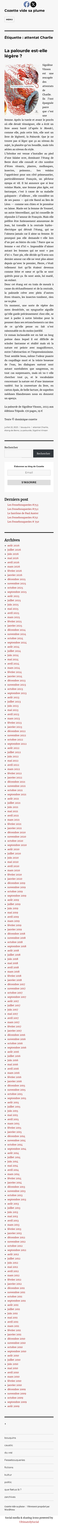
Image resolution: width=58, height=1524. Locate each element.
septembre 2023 (16, 693)
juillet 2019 (14, 904)
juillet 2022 (14, 752)
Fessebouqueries (14, 1460)
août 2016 (13, 1051)
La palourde (26, 430)
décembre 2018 (16, 933)
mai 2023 (12, 710)
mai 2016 (12, 1064)
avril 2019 (13, 916)
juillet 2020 (14, 853)
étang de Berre (11, 430)
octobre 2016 (15, 1043)
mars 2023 (13, 718)
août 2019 (13, 899)
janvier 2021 (14, 828)
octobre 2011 (14, 1296)
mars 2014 (13, 1174)
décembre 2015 (16, 1085)
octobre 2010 (15, 1347)
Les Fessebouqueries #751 (22, 517)
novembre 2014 (16, 1140)
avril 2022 (13, 764)
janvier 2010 (14, 1385)
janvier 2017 (14, 1030)
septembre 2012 (16, 1250)
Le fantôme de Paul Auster (22, 513)
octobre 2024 (15, 638)
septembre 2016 (16, 1047)
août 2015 (13, 1102)
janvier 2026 (14, 575)
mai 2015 (12, 1115)
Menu (9, 19)
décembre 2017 (16, 984)
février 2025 (14, 621)
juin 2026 (13, 553)
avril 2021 (13, 815)
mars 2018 (13, 971)
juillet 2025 (14, 600)
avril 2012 (13, 1271)
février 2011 (14, 1330)
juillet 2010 (13, 1359)
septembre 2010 (16, 1351)
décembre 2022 (16, 731)
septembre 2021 (16, 794)
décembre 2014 (16, 1136)
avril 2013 (13, 1220)
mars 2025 (13, 617)
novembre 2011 (16, 1292)
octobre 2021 (15, 790)
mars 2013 (13, 1224)
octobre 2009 (15, 1397)
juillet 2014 (13, 1157)
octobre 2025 (15, 587)
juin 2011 (12, 1313)
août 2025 (13, 596)
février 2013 (14, 1228)
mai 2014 (12, 1165)
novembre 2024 (16, 634)
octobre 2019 (15, 891)
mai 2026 (13, 558)
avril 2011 (12, 1321)
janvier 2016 (14, 1081)
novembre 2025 (16, 583)
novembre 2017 (16, 988)
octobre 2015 (15, 1093)
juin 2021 (12, 807)
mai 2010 (12, 1368)
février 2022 (14, 773)
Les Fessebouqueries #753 (22, 504)
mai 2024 (12, 659)
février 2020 (14, 874)
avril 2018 (13, 967)
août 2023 (13, 697)
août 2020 (13, 849)
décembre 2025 (16, 579)
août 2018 (13, 950)
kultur (8, 1474)
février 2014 (14, 1178)
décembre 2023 (16, 680)
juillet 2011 (13, 1309)
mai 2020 (12, 861)
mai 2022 (12, 760)
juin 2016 (12, 1060)
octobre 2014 (15, 1144)
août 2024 (13, 646)
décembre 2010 (16, 1338)
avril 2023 (13, 714)
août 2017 (13, 1001)
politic (8, 1482)
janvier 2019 (14, 929)
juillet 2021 (13, 802)
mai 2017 (12, 1013)
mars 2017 (13, 1022)
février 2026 (14, 570)
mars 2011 (13, 1326)
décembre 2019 (16, 883)
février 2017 (14, 1026)
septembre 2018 (16, 946)
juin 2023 (12, 705)
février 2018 (14, 975)
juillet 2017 (13, 1005)
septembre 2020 (17, 845)
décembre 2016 (16, 1034)
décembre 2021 (16, 781)
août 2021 (13, 798)
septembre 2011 (16, 1300)
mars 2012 (13, 1275)
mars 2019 (13, 920)
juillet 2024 (14, 650)
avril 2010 (13, 1372)
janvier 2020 (14, 878)
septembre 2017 (16, 996)
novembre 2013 (16, 1190)
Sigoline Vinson (40, 430)
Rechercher (11, 447)
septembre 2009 (17, 1401)
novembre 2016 (16, 1039)
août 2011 (12, 1304)
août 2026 (13, 545)
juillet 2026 (14, 549)
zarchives (9, 1497)
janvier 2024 (14, 676)
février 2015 (14, 1127)
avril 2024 (13, 663)
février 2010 (14, 1380)
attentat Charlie (40, 427)
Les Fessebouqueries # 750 (23, 521)
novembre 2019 (16, 887)
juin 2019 (12, 908)
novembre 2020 (16, 836)
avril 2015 (13, 1119)
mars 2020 (13, 870)
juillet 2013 (13, 1207)
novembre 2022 (16, 735)
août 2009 (13, 1406)
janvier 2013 (14, 1233)
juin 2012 (12, 1262)
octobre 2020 (15, 840)
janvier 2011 (14, 1334)
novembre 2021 (16, 785)
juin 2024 (13, 655)
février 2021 (14, 823)
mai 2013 (12, 1216)
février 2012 (14, 1279)
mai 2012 (12, 1266)
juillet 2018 (13, 954)
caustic (8, 1445)
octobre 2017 (14, 992)
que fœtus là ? (12, 1489)
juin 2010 (12, 1363)
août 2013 (13, 1203)
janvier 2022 (14, 777)
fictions (8, 1467)
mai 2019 (12, 912)
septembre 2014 (16, 1148)
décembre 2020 (16, 832)
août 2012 (13, 1254)
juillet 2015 (13, 1106)
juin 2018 (12, 958)
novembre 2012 (16, 1241)
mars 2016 (13, 1072)
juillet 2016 (14, 1055)
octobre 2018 (15, 942)
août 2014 (13, 1153)
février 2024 (14, 672)
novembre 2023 (16, 684)
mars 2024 (13, 667)
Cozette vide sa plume (24, 10)
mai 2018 (12, 963)
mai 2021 (12, 811)
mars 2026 (13, 566)
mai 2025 (12, 608)
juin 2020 (13, 857)
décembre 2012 (16, 1237)
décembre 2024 (16, 629)
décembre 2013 (16, 1186)
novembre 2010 (16, 1342)
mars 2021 (13, 819)
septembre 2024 (17, 642)
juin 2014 (12, 1161)
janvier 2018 (14, 980)
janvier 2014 (14, 1182)
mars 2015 (13, 1123)
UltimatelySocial (29, 1521)
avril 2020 (13, 866)
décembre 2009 (16, 1389)
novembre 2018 (16, 937)
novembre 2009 (16, 1393)
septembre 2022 (17, 743)
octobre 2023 (15, 688)
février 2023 (14, 722)
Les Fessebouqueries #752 (22, 509)
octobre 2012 (15, 1245)
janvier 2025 (14, 625)
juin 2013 (12, 1212)
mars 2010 (13, 1376)
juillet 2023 (14, 701)
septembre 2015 (16, 1098)
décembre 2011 (16, 1288)
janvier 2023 (14, 726)
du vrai (8, 1452)
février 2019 (14, 925)
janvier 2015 (14, 1131)
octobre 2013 (14, 1195)
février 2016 (14, 1077)
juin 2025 (13, 604)
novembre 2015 (16, 1089)
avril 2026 (13, 562)
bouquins (25, 427)
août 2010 (13, 1355)
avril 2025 (13, 612)
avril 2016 (13, 1068)
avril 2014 (13, 1169)
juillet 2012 (13, 1258)
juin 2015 (12, 1110)
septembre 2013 (16, 1199)
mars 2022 (13, 769)
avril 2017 (13, 1018)
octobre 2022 (15, 739)
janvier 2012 (14, 1283)
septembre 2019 (16, 895)
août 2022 (13, 747)
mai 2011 (12, 1317)
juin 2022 (13, 756)
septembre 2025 (17, 591)
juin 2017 (12, 1009)
